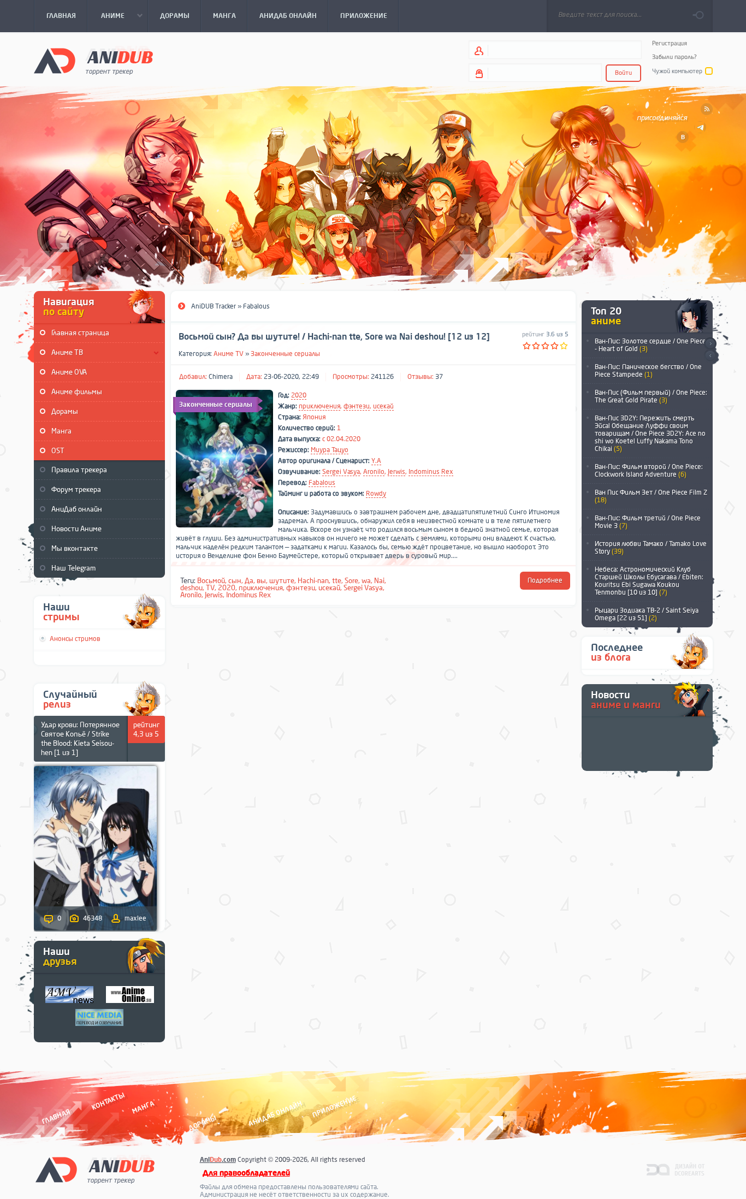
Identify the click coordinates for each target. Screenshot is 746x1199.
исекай (383, 406)
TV (210, 588)
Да (249, 581)
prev (710, 356)
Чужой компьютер (677, 71)
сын (234, 581)
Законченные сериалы (285, 354)
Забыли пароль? (674, 57)
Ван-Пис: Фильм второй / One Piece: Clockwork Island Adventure (649, 470)
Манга (61, 431)
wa (366, 581)
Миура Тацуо (329, 450)
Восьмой (211, 581)
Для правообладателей (246, 1173)
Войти (623, 72)
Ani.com (218, 1160)
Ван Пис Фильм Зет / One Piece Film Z (651, 496)
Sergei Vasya (341, 472)
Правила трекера (79, 470)
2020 (298, 395)
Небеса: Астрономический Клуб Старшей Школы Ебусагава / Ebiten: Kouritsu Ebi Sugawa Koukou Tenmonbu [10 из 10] (649, 581)
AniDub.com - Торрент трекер (93, 60)
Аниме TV (229, 354)
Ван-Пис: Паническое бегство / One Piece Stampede (648, 370)
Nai (379, 581)
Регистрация (669, 43)
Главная (56, 1116)
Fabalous (322, 482)
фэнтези (357, 406)
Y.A (376, 461)
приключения (319, 406)
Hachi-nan (313, 581)
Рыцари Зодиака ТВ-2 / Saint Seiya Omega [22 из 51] (646, 614)
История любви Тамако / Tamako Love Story (651, 547)
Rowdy (376, 493)
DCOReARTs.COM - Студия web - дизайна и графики (676, 1169)
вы (261, 581)
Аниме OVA (69, 372)
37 (439, 377)
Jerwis (396, 472)
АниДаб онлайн (76, 509)
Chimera (221, 377)
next (710, 343)
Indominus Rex (430, 472)
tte (336, 581)
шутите (281, 581)
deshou (191, 588)
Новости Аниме (76, 529)
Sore (351, 581)
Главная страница (80, 333)
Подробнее (545, 580)
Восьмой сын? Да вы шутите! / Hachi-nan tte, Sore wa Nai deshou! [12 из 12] (334, 337)
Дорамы (64, 411)
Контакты (108, 1101)
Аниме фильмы (76, 392)
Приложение (334, 1106)
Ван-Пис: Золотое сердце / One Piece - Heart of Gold (650, 345)
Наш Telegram (73, 568)
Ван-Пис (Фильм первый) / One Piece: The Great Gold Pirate (651, 396)
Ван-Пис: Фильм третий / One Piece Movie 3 (648, 522)
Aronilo (373, 472)
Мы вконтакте (74, 548)
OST (57, 451)
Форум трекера (76, 489)
